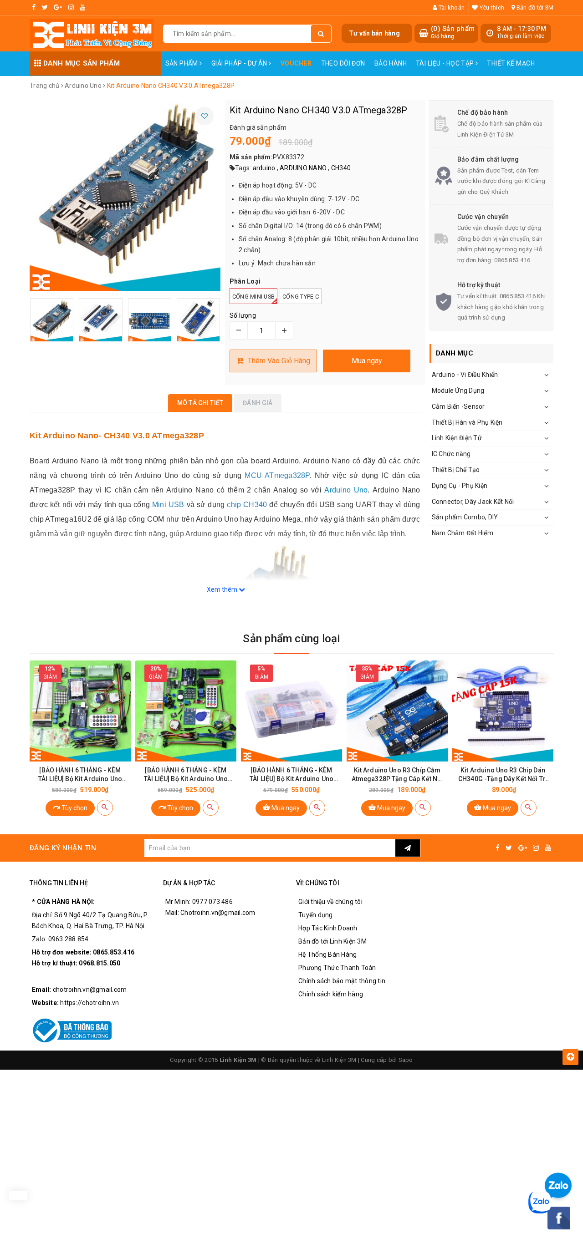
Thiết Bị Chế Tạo (456, 469)
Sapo (406, 1059)
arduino (264, 168)
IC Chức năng (451, 453)
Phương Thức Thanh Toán (337, 967)
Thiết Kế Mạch (510, 63)
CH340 (341, 168)
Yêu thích (491, 7)
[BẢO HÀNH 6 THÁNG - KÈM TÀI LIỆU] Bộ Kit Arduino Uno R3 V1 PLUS (80, 775)
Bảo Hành (390, 63)
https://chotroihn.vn (89, 1002)
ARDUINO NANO (303, 168)
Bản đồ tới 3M (534, 7)
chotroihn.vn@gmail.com (90, 989)
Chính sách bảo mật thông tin (341, 981)
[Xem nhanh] (105, 808)
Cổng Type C (300, 296)
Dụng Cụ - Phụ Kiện (460, 485)
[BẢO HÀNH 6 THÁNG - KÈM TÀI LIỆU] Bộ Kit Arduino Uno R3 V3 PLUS (291, 775)
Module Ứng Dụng (458, 390)
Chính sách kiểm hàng (330, 994)
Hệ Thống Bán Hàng (327, 954)
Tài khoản (451, 7)
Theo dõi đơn (343, 63)
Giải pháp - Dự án (240, 63)
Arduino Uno (346, 490)
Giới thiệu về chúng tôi (330, 901)
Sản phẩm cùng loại (291, 638)
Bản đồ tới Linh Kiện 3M (332, 941)
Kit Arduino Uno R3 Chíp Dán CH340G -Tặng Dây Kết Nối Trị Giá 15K (502, 775)
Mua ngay (285, 808)
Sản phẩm (182, 63)
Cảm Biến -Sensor (458, 406)
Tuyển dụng (315, 915)
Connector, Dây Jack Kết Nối (473, 501)
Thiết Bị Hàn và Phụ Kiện (467, 422)
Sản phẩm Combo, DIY (465, 517)
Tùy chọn (73, 808)
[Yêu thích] (204, 116)
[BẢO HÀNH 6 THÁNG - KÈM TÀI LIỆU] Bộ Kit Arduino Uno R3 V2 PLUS (186, 775)
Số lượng (243, 315)
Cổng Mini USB (253, 296)
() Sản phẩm (453, 32)
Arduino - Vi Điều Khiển (465, 374)
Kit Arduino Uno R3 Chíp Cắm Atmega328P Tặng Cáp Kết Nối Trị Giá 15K (397, 775)
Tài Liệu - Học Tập (446, 63)
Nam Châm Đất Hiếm (462, 533)
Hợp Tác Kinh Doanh (328, 928)
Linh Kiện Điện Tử (457, 438)
